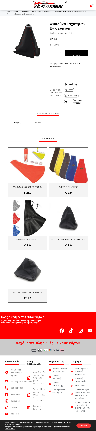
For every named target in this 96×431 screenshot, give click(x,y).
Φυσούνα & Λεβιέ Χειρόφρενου (27, 187)
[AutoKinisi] (48, 4)
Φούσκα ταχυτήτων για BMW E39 (27, 292)
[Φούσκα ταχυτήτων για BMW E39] (27, 271)
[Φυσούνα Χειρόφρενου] (27, 218)
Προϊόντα (25, 11)
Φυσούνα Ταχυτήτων (68, 187)
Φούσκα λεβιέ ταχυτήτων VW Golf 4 (68, 240)
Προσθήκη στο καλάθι (77, 53)
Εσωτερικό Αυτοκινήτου (42, 11)
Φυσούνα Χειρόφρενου (27, 240)
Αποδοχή (83, 425)
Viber (70, 90)
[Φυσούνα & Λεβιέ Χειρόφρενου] (27, 165)
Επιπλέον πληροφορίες (48, 114)
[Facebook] (61, 330)
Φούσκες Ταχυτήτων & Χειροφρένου (69, 11)
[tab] (48, 114)
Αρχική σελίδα (12, 11)
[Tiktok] (71, 330)
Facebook (72, 84)
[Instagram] (80, 330)
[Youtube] (90, 330)
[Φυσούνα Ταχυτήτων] (68, 165)
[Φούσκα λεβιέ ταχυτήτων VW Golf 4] (68, 218)
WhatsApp (72, 95)
